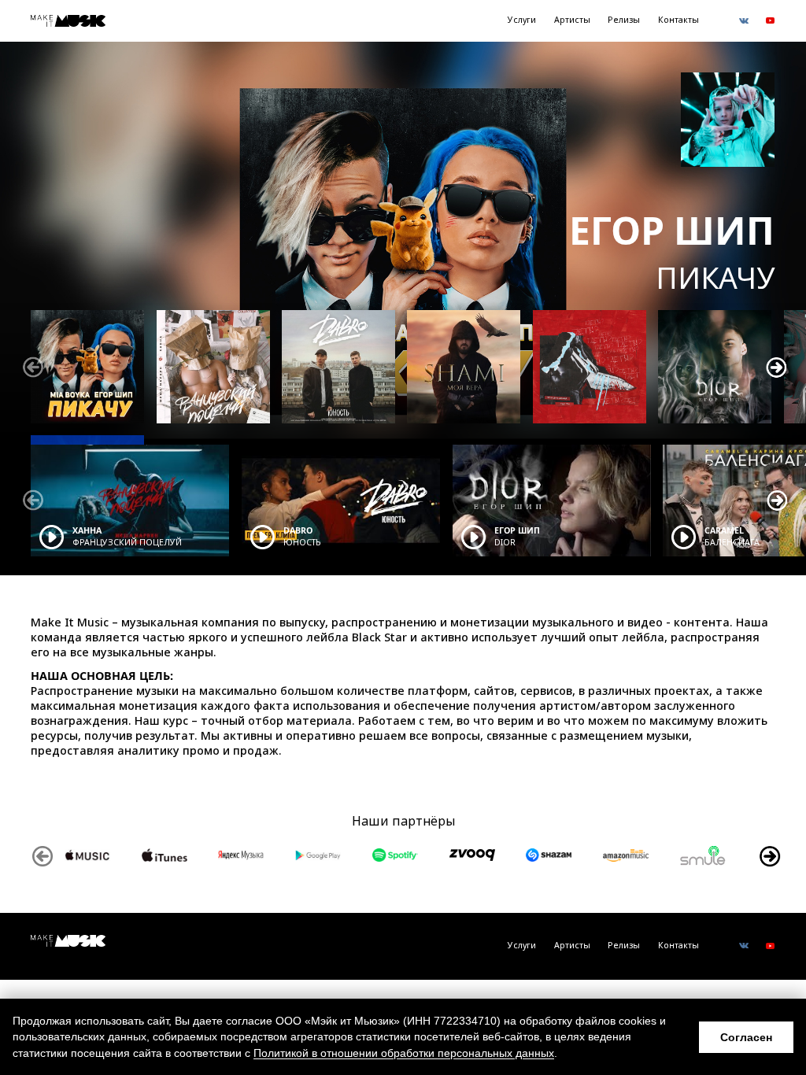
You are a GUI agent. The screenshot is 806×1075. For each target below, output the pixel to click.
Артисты (572, 19)
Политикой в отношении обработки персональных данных (403, 1053)
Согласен (746, 1037)
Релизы (624, 19)
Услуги (522, 19)
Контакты (678, 19)
